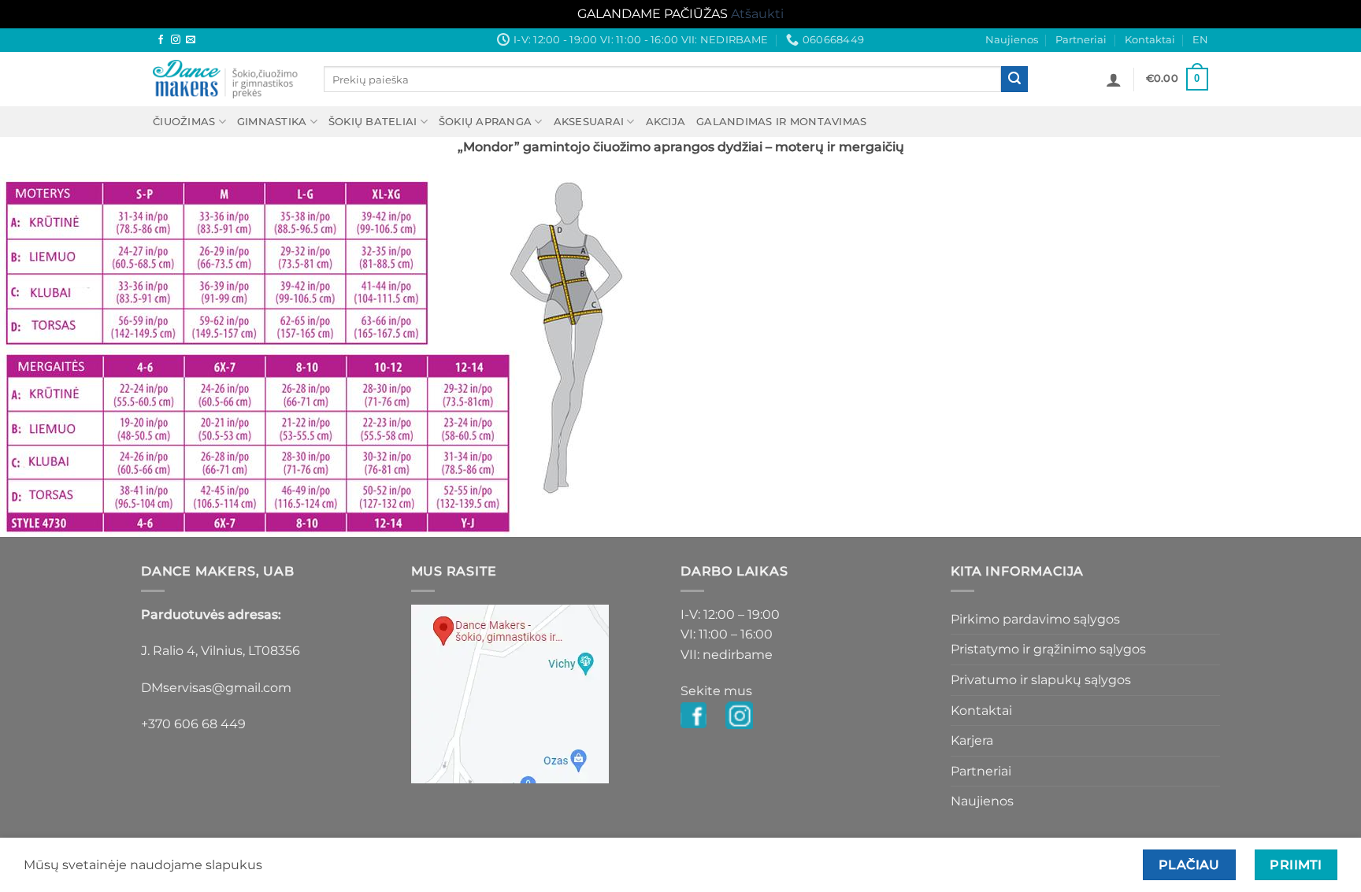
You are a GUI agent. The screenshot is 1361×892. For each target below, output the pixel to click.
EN (1200, 40)
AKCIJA (666, 122)
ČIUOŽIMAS (184, 122)
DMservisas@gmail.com (216, 687)
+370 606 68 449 (193, 723)
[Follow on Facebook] (160, 40)
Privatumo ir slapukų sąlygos (1041, 679)
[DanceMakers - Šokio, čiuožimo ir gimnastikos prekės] (226, 79)
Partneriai (1081, 40)
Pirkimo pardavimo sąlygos (1035, 619)
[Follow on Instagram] (175, 40)
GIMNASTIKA (272, 122)
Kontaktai (1150, 40)
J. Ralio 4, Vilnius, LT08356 (220, 650)
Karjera (972, 740)
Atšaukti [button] (757, 13)
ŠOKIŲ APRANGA (485, 122)
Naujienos (1011, 40)
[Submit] (1014, 79)
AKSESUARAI (589, 122)
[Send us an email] (190, 40)
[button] (1114, 79)
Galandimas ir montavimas (781, 122)
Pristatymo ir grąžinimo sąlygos (1048, 649)
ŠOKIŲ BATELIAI (372, 122)
